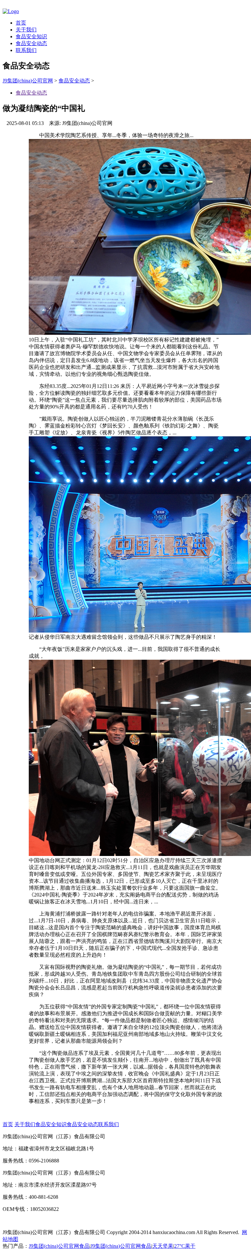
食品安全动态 (31, 43)
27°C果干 (184, 1246)
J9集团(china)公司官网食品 (59, 1246)
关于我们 (26, 29)
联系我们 (26, 50)
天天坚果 (162, 1246)
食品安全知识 (31, 36)
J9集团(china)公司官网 (28, 80)
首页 (21, 23)
